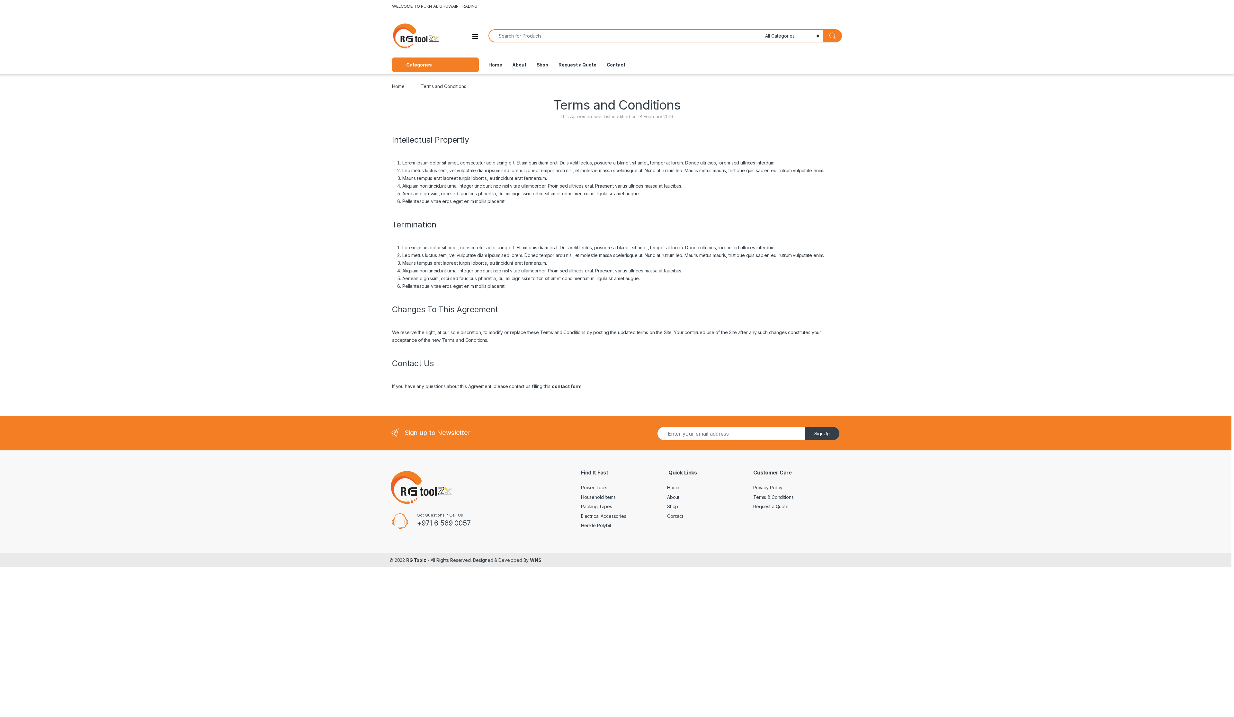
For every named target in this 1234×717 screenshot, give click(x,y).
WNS (535, 560)
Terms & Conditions (773, 497)
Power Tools (594, 487)
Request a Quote (577, 64)
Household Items (598, 497)
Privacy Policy (767, 487)
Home (495, 64)
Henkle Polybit (596, 525)
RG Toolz (416, 560)
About (519, 64)
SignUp (822, 433)
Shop (542, 64)
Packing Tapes (596, 506)
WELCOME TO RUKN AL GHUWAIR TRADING (435, 6)
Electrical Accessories (603, 516)
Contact (616, 64)
